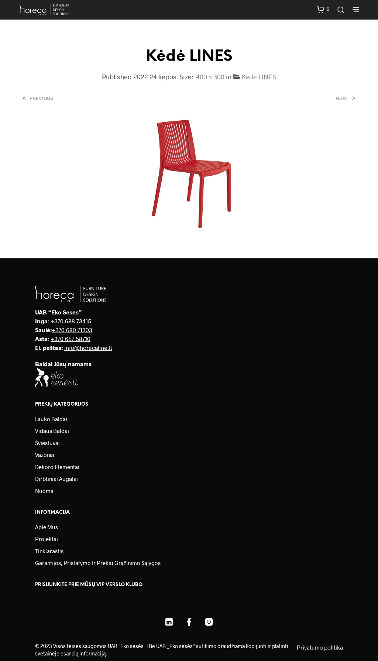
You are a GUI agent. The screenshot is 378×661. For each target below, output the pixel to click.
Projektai (46, 539)
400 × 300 (210, 77)
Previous (41, 98)
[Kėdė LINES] (189, 172)
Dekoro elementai (57, 467)
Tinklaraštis (49, 551)
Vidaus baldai (52, 430)
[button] (323, 9)
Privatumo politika (320, 647)
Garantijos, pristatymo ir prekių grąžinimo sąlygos (98, 563)
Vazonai (44, 454)
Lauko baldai (51, 419)
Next (342, 98)
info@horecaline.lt (88, 347)
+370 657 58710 (70, 338)
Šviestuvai (47, 443)
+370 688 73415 (71, 320)
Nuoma (44, 491)
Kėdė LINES (259, 77)
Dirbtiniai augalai (56, 478)
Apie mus (46, 527)
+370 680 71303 (72, 329)
